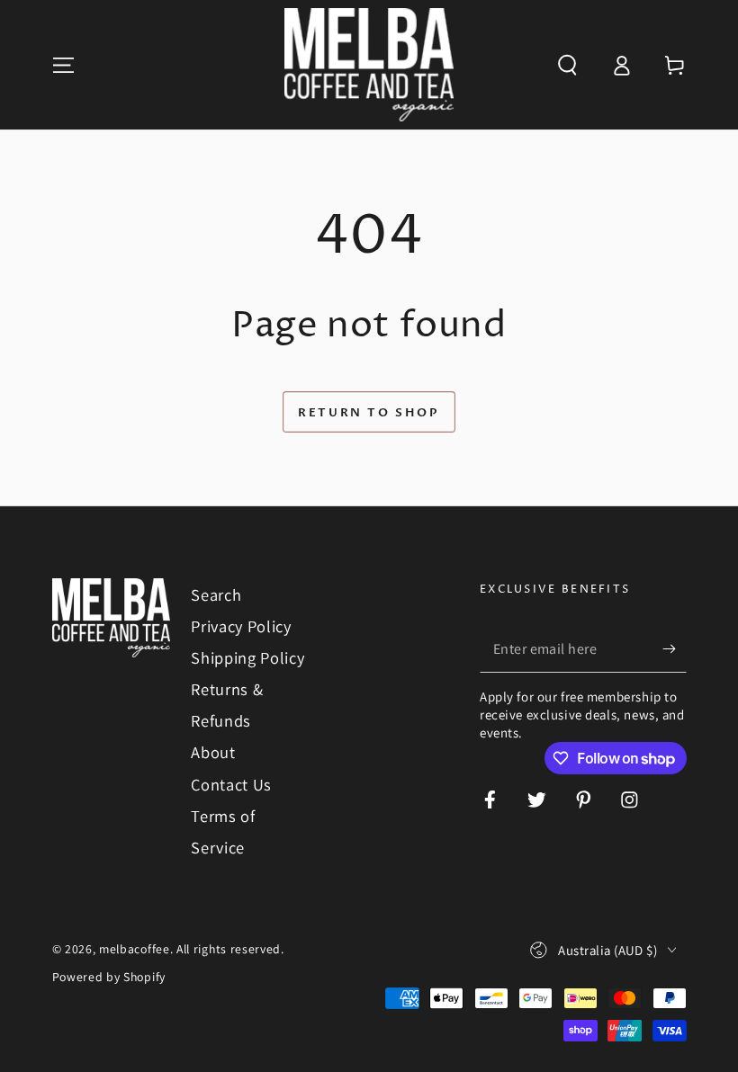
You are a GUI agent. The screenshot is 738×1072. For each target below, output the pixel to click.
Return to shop (368, 413)
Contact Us (231, 784)
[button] (567, 65)
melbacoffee (134, 949)
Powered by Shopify (109, 977)
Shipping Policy (247, 657)
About (213, 752)
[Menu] (63, 65)
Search (216, 594)
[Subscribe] (674, 649)
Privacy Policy (241, 626)
